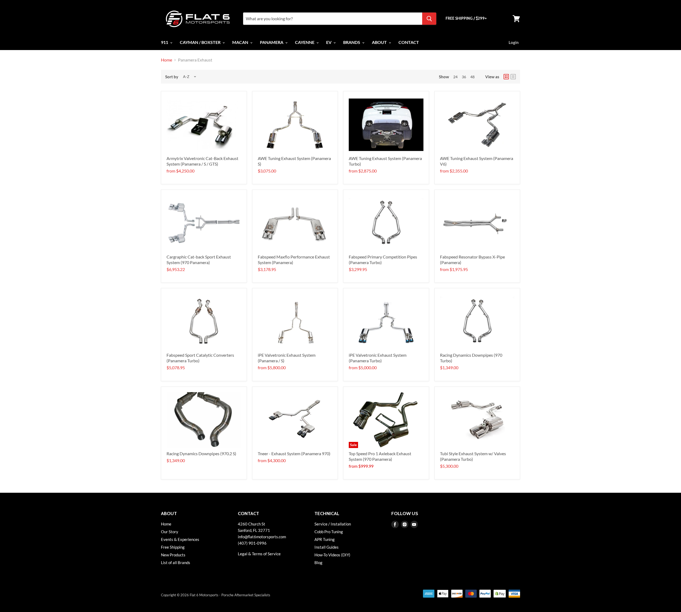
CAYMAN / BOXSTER (200, 42)
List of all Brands (175, 562)
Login (514, 42)
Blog (318, 562)
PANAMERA (272, 42)
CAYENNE (305, 42)
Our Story (169, 531)
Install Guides (326, 547)
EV (329, 42)
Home (166, 59)
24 (455, 77)
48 (472, 77)
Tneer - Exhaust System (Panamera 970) (294, 453)
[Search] (429, 19)
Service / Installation (332, 523)
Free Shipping (173, 547)
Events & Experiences (180, 539)
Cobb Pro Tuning (328, 531)
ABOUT (380, 42)
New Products (173, 554)
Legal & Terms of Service (259, 553)
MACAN (240, 42)
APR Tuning (324, 539)
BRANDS (352, 42)
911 (165, 42)
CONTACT (408, 42)
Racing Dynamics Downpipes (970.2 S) (201, 453)
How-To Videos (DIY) (332, 554)
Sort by (171, 77)
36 (464, 77)
